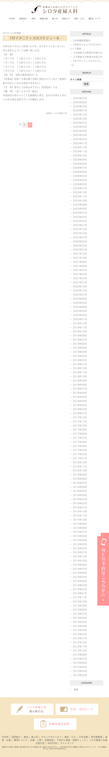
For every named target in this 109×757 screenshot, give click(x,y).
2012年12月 (80, 642)
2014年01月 (80, 593)
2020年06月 (80, 299)
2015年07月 (80, 532)
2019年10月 (80, 331)
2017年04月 (80, 446)
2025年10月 (80, 119)
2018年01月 (80, 413)
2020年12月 (80, 286)
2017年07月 (80, 438)
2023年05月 (80, 217)
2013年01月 (80, 638)
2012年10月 (80, 650)
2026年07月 (80, 98)
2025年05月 (80, 127)
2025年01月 (80, 143)
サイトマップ (67, 743)
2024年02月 (80, 184)
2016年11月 (80, 466)
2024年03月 (80, 180)
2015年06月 (80, 536)
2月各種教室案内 (81, 40)
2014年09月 (80, 565)
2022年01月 (80, 249)
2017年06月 (80, 442)
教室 (76, 689)
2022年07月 (80, 237)
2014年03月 (80, 585)
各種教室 (49, 740)
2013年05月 (80, 622)
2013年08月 (80, 610)
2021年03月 (80, 278)
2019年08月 (80, 335)
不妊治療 (83, 737)
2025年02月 (80, 139)
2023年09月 (80, 205)
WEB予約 (52, 743)
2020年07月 (80, 295)
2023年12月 (80, 192)
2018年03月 (80, 405)
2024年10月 (80, 155)
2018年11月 (80, 372)
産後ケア (66, 19)
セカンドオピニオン (51, 737)
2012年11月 (80, 646)
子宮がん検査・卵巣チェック (71, 740)
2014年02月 (80, 589)
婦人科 (34, 737)
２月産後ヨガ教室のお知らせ (87, 53)
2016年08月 (80, 479)
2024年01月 (80, 188)
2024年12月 (80, 147)
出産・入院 (36, 740)
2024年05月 (80, 176)
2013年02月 (80, 634)
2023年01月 (80, 225)
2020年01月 (80, 319)
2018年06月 (80, 393)
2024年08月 (80, 164)
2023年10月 (80, 200)
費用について (94, 19)
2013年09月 (80, 606)
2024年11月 (80, 151)
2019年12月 (80, 323)
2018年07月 (80, 389)
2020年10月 (80, 290)
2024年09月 (80, 160)
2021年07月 (80, 270)
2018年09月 (80, 380)
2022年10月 (80, 233)
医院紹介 (16, 737)
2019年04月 (80, 352)
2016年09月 (80, 475)
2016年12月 (80, 462)
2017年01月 (80, 458)
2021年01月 (80, 282)
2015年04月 (80, 540)
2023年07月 (80, 213)
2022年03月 (80, 246)
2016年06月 (80, 487)
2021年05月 (80, 274)
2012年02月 (80, 675)
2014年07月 (80, 569)
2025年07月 (80, 123)
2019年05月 (80, 348)
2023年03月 (80, 221)
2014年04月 (80, 581)
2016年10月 (80, 470)
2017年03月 (80, 450)
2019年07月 (80, 340)
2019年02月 (80, 360)
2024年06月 (80, 172)
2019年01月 (80, 364)
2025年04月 (80, 131)
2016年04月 (80, 495)
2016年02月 (80, 503)
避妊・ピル (70, 737)
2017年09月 (80, 430)
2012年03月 (80, 671)
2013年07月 (80, 614)
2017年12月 (80, 417)
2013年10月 (80, 601)
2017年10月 (80, 426)
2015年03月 (80, 544)
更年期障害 (96, 737)
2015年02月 (80, 548)
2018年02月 (80, 409)
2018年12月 (80, 368)
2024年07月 (80, 168)
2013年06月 (80, 618)
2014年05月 (80, 577)
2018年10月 (80, 376)
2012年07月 (80, 659)
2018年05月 (80, 397)
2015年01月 (80, 552)
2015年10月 (80, 520)
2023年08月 (80, 209)
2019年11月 (80, 327)
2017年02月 (80, 454)
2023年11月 (80, 196)
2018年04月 (80, 401)
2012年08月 (80, 655)
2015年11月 (80, 515)
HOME (12, 19)
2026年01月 (80, 110)
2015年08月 (80, 528)
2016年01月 (80, 507)
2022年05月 (80, 241)
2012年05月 (80, 667)
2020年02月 (80, 315)
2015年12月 (80, 511)
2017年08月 (80, 434)
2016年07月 (80, 483)
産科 (26, 737)
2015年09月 (80, 524)
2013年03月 (80, 630)
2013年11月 (80, 597)
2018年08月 (80, 385)
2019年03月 (80, 356)
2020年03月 (80, 311)
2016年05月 (80, 491)
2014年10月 (80, 561)
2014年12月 (80, 556)
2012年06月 (80, 663)
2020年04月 (80, 307)
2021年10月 (80, 258)
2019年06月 (80, 344)
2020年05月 (80, 303)
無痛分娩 (44, 19)
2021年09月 (80, 262)
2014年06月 (80, 573)
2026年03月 (80, 106)
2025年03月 (80, 135)
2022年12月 (80, 229)
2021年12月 (80, 254)
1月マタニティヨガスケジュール (34, 38)
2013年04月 (80, 626)
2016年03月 (80, 499)
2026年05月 (80, 102)
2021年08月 (80, 266)
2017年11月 (80, 421)
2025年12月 (80, 115)
